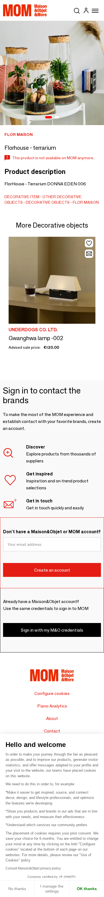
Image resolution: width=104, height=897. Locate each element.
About (52, 718)
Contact (52, 731)
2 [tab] (57, 117)
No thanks (17, 888)
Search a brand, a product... (77, 10)
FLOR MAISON (86, 202)
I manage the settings (52, 888)
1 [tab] (48, 117)
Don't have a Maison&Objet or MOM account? (52, 531)
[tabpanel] (52, 73)
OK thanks (87, 888)
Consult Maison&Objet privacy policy (33, 868)
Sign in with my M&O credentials (52, 630)
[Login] (85, 11)
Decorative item (21, 196)
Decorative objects (48, 202)
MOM (25, 10)
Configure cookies (52, 693)
